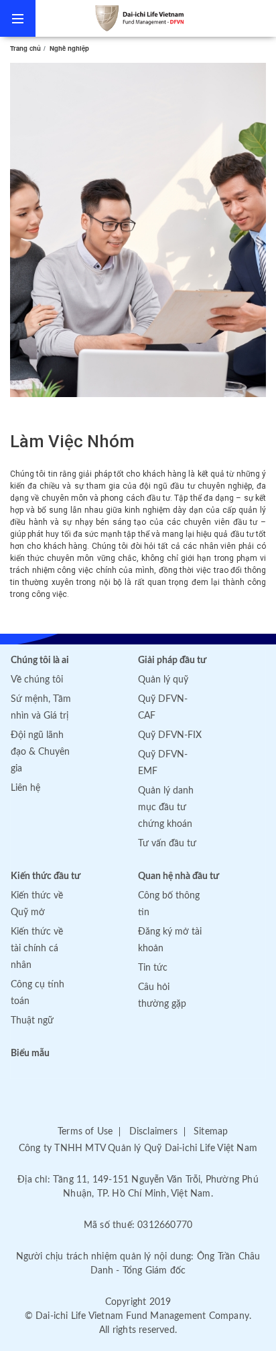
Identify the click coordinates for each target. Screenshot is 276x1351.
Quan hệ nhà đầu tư (178, 876)
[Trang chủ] (156, 18)
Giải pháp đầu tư (172, 660)
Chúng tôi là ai (40, 660)
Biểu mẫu (30, 1053)
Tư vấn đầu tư (167, 843)
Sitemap (211, 1131)
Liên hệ (25, 788)
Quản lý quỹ (163, 680)
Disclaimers (153, 1131)
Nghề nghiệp (69, 48)
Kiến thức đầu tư (45, 876)
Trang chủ (25, 48)
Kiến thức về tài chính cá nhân (37, 948)
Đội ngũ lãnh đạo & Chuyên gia (40, 752)
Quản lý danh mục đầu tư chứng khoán (166, 807)
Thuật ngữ (32, 1020)
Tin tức (152, 968)
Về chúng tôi (37, 680)
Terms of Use (85, 1131)
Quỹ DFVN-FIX (170, 735)
